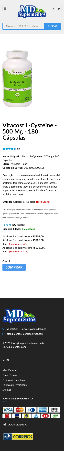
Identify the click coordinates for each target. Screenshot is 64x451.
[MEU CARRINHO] (59, 8)
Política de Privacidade (14, 385)
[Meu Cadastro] (53, 8)
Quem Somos (9, 375)
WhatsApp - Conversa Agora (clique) (26, 329)
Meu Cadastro (10, 370)
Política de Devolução (14, 380)
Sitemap (6, 390)
